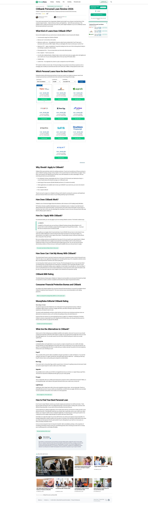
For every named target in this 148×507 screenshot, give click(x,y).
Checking (58, 1)
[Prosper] (44, 108)
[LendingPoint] (61, 89)
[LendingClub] (44, 89)
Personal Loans (77, 1)
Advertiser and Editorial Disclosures (103, 2)
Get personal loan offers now (43, 431)
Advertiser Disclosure (92, 25)
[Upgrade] (78, 89)
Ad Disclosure (82, 162)
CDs (64, 1)
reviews (40, 494)
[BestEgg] (61, 108)
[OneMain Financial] (78, 128)
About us (40, 500)
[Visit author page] (40, 437)
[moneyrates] (41, 2)
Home (37, 494)
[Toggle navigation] (111, 2)
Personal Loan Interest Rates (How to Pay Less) (47, 248)
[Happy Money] (44, 128)
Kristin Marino (62, 16)
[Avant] (61, 147)
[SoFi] (61, 128)
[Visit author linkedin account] (50, 438)
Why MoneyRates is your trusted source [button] (55, 6)
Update (81, 81)
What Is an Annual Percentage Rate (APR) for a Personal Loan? (51, 295)
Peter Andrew (45, 16)
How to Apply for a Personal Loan (44, 394)
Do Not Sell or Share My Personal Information (60, 500)
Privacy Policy (101, 499)
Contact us (46, 500)
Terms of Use (96, 499)
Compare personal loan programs (44, 323)
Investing (69, 1)
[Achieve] (78, 108)
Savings (52, 1)
